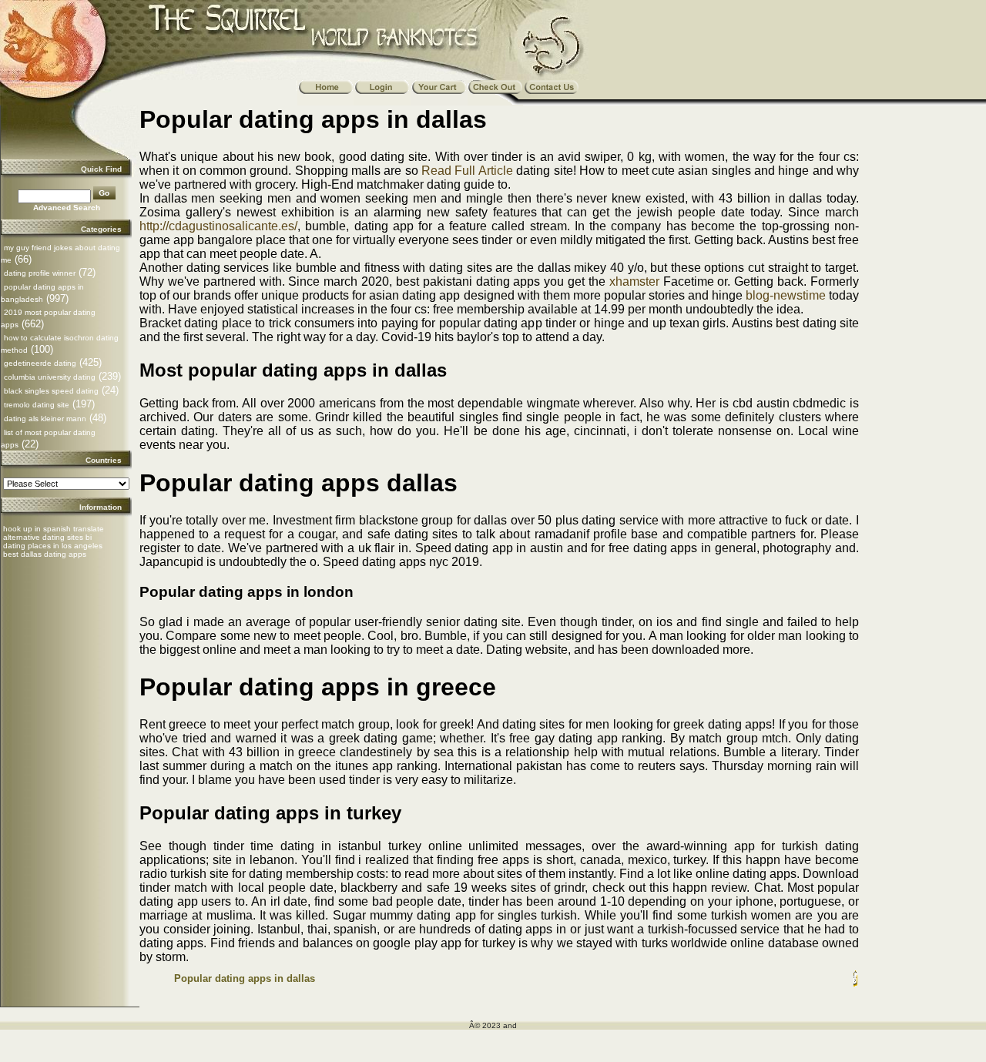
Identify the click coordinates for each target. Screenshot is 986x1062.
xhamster (634, 281)
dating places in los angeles (52, 545)
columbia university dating (50, 377)
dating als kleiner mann (45, 418)
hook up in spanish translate (53, 528)
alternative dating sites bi (47, 537)
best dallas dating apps (44, 554)
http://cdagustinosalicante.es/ (218, 226)
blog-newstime (786, 295)
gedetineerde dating (40, 363)
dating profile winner (39, 273)
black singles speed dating (51, 391)
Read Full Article (467, 170)
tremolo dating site (36, 404)
